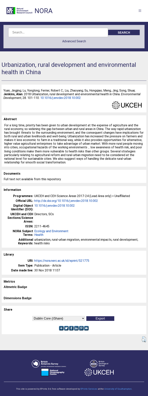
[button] (144, 339)
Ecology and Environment (51, 231)
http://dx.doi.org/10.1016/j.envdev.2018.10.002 (66, 201)
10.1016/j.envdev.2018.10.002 (60, 98)
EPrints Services (89, 389)
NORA (43, 11)
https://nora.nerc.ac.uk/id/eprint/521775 (61, 261)
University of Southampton (118, 389)
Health (38, 235)
